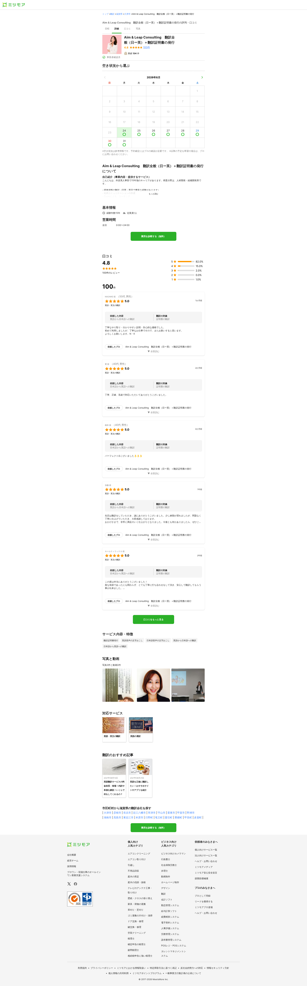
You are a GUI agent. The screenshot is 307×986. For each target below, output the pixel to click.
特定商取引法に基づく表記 (163, 968)
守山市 (161, 812)
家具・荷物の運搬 (137, 904)
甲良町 (188, 817)
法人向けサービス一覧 (206, 855)
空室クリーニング (137, 932)
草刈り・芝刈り (135, 909)
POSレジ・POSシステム (173, 945)
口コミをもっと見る (153, 619)
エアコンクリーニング (139, 853)
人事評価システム (170, 928)
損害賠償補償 (201, 878)
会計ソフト (166, 899)
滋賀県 (119, 14)
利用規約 (82, 968)
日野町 (149, 817)
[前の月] (104, 77)
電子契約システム (170, 922)
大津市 (127, 14)
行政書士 (165, 859)
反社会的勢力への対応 (192, 968)
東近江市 (128, 817)
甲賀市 (181, 812)
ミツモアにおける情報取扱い (131, 968)
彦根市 (117, 812)
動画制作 (165, 876)
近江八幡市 (139, 812)
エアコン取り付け (137, 859)
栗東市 (171, 812)
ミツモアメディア (204, 867)
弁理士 (164, 870)
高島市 (117, 817)
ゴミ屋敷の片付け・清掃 (140, 915)
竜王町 (159, 817)
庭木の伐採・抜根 (137, 882)
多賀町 (198, 817)
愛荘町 (169, 817)
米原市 (139, 817)
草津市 (152, 812)
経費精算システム (170, 916)
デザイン (165, 888)
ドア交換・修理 (135, 921)
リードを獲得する (204, 901)
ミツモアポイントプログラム (146, 973)
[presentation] (107, 28)
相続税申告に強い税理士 (140, 955)
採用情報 (71, 866)
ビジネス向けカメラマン (173, 853)
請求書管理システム (171, 939)
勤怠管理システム (170, 905)
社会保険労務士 (169, 865)
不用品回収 (133, 870)
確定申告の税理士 (137, 944)
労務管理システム (170, 934)
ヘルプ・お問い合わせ (206, 861)
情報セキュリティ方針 (218, 968)
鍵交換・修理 (134, 927)
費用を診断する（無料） (153, 236)
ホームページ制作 (170, 882)
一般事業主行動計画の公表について (183, 973)
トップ (105, 14)
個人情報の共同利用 (118, 973)
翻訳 (112, 14)
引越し (131, 865)
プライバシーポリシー (102, 968)
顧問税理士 (133, 950)
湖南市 (107, 817)
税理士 (131, 938)
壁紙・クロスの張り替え (140, 898)
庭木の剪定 (133, 876)
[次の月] (202, 77)
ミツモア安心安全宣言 (206, 872)
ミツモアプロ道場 (204, 907)
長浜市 (127, 812)
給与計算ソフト (169, 911)
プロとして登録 (202, 895)
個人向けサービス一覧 (206, 849)
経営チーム (72, 860)
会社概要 (71, 854)
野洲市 (191, 812)
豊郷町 (178, 817)
